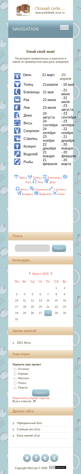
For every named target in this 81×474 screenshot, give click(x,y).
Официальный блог (29, 423)
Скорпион (41, 189)
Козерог (27, 194)
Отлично (23, 369)
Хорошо (23, 373)
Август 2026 (40, 273)
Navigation (26, 29)
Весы (24, 189)
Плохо (22, 383)
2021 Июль (24, 342)
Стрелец (59, 189)
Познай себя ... (50, 8)
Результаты (20, 398)
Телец (36, 177)
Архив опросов (39, 398)
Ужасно (23, 387)
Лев (39, 182)
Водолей (44, 194)
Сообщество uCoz (28, 429)
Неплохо (23, 378)
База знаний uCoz (28, 435)
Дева (52, 182)
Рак (27, 182)
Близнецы (54, 177)
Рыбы (61, 194)
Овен (22, 177)
